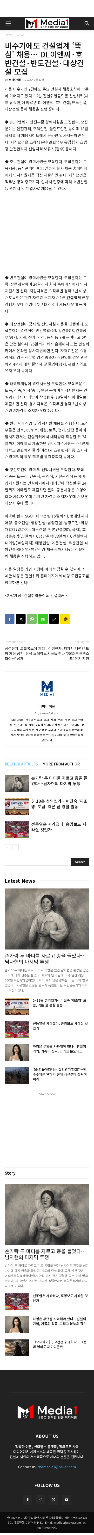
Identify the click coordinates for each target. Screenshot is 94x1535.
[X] (21, 619)
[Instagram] (40, 1499)
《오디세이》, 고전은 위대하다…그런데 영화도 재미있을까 (60, 1344)
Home (9, 35)
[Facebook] (9, 619)
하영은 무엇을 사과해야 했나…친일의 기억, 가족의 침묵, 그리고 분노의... (59, 1049)
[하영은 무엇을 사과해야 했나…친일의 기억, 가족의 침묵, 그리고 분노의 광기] (17, 1052)
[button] (8, 23)
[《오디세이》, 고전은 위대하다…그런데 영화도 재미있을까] (17, 1347)
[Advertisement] (47, 8)
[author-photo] (47, 699)
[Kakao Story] (65, 619)
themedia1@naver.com (57, 1466)
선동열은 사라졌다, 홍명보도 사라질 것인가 (58, 826)
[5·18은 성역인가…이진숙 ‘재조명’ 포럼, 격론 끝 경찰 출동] (17, 806)
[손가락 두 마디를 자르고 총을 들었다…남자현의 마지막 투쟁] (17, 783)
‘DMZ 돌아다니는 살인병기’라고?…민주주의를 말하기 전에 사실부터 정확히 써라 (60, 1074)
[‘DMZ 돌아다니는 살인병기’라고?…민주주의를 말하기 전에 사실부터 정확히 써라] (17, 1075)
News (20, 35)
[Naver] (43, 619)
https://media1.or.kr (47, 713)
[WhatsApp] (32, 619)
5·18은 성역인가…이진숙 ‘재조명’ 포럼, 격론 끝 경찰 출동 (59, 803)
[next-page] (16, 847)
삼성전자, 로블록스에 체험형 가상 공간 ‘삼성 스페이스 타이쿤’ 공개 (26, 653)
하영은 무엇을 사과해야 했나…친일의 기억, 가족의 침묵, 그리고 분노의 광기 (60, 1321)
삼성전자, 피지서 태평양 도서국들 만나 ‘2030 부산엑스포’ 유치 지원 (68, 653)
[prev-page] (8, 847)
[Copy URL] (54, 619)
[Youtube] (66, 1499)
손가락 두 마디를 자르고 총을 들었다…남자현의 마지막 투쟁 (59, 780)
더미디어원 (15, 79)
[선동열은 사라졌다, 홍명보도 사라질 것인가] (17, 829)
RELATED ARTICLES (21, 763)
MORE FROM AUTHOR (61, 763)
